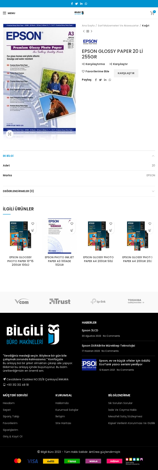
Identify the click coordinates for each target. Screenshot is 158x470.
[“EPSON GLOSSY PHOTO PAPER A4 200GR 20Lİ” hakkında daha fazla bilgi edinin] (149, 230)
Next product (91, 31)
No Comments (111, 336)
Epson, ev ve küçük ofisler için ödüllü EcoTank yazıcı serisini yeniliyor (124, 362)
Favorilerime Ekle (97, 71)
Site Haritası (63, 423)
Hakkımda (62, 403)
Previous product (84, 31)
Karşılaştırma (95, 64)
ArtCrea (94, 452)
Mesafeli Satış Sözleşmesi (125, 416)
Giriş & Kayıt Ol (12, 436)
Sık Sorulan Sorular (120, 403)
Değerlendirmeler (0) (18, 191)
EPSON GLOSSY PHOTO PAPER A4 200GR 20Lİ (137, 259)
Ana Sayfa (88, 25)
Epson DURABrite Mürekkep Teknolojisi (108, 346)
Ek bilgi (8, 156)
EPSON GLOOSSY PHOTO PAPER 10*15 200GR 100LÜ (20, 261)
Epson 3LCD (90, 330)
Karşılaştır (120, 64)
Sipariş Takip (11, 416)
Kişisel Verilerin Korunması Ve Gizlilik (131, 423)
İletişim (60, 416)
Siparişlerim (10, 430)
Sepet (7, 410)
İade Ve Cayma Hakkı (122, 410)
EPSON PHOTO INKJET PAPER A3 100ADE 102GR (59, 261)
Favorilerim (10, 423)
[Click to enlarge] (9, 134)
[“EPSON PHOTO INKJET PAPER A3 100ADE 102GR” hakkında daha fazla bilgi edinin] (71, 230)
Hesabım (9, 403)
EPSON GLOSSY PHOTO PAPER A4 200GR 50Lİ (98, 259)
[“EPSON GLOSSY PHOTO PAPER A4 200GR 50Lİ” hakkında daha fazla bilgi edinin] (111, 230)
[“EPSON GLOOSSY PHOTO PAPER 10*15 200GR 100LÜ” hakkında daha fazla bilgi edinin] (32, 230)
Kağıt (145, 25)
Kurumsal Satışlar (66, 410)
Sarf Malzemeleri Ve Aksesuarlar (118, 25)
